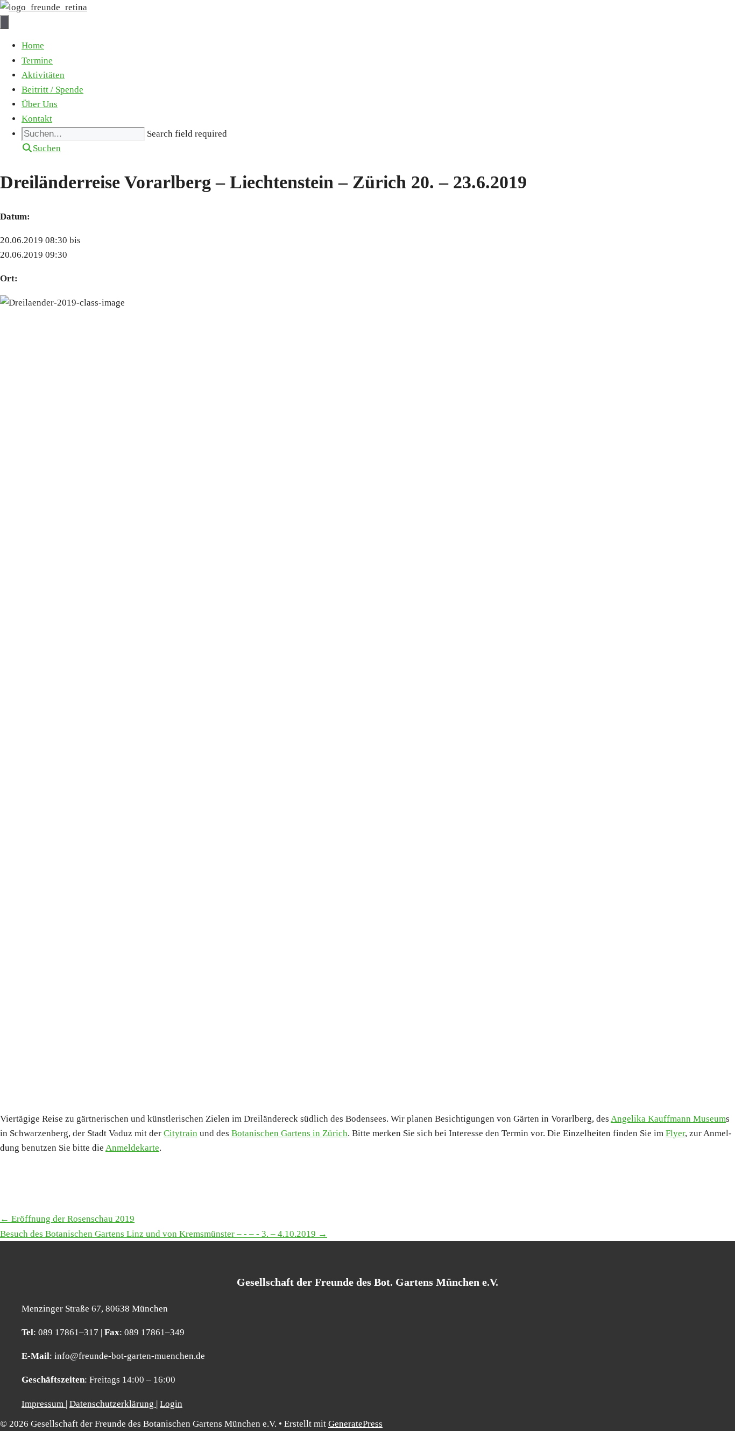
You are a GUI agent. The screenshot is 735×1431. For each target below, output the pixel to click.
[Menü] (4, 22)
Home (33, 45)
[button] (41, 148)
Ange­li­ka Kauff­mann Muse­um (668, 1119)
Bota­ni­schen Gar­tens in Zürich (289, 1133)
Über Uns (40, 104)
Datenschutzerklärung (112, 1404)
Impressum (44, 1404)
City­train (180, 1133)
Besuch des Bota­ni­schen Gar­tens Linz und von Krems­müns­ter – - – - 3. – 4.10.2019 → (163, 1234)
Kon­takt (37, 119)
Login (171, 1404)
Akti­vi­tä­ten (43, 75)
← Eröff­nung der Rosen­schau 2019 (67, 1219)
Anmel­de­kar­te (132, 1148)
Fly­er (675, 1133)
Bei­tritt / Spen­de (52, 89)
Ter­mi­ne (37, 60)
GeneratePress (355, 1424)
